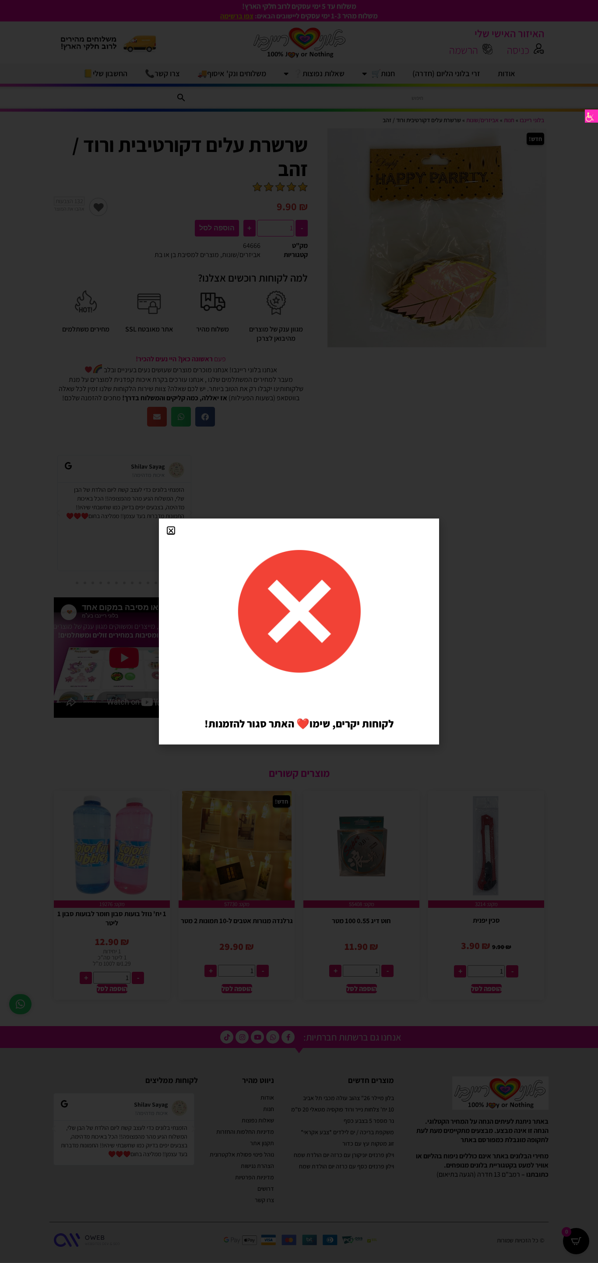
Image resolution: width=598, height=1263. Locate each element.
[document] (299, 631)
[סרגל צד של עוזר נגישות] (591, 116)
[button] (171, 530)
